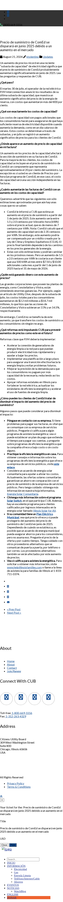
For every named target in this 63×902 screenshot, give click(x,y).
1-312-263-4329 (15, 716)
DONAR (11, 897)
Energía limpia (22, 875)
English (12, 894)
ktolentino (32, 56)
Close (4, 845)
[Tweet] (8, 591)
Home (11, 661)
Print (12, 845)
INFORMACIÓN (16, 866)
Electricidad (20, 869)
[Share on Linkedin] (8, 596)
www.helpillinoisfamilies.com (24, 567)
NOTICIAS (13, 888)
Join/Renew (14, 671)
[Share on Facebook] (8, 586)
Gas (16, 872)
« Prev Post (13, 609)
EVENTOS (13, 885)
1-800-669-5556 (21, 713)
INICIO (11, 862)
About (11, 664)
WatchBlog (20, 891)
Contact (12, 667)
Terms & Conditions (19, 786)
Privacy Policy (15, 783)
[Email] (8, 602)
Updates (48, 56)
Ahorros (18, 881)
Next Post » (14, 612)
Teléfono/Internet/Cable (27, 878)
